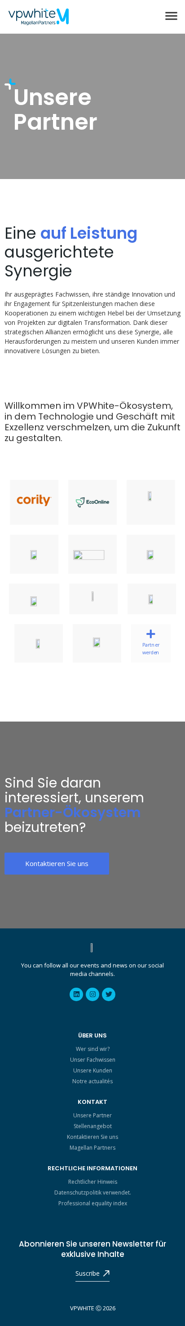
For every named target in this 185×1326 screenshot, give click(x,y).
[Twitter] (108, 994)
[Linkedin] (76, 994)
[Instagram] (92, 994)
